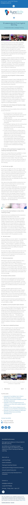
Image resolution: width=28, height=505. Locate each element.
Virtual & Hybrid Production (9, 470)
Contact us (5, 480)
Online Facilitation (6, 462)
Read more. (22, 500)
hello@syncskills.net (6, 3)
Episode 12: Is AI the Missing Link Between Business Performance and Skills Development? (15, 412)
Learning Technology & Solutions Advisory (13, 467)
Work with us (5, 457)
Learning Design (6, 460)
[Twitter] (6, 427)
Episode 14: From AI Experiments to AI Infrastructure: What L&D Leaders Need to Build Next (15, 404)
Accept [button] (12, 502)
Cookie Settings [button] (6, 502)
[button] (14, 17)
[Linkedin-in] (14, 6)
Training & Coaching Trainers (9, 465)
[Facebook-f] (2, 427)
